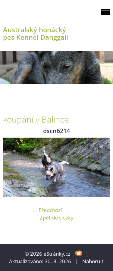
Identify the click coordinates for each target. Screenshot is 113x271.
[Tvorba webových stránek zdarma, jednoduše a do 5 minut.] (78, 253)
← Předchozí (47, 210)
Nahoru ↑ (93, 261)
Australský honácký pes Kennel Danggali (35, 33)
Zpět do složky (57, 217)
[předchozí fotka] (13, 167)
